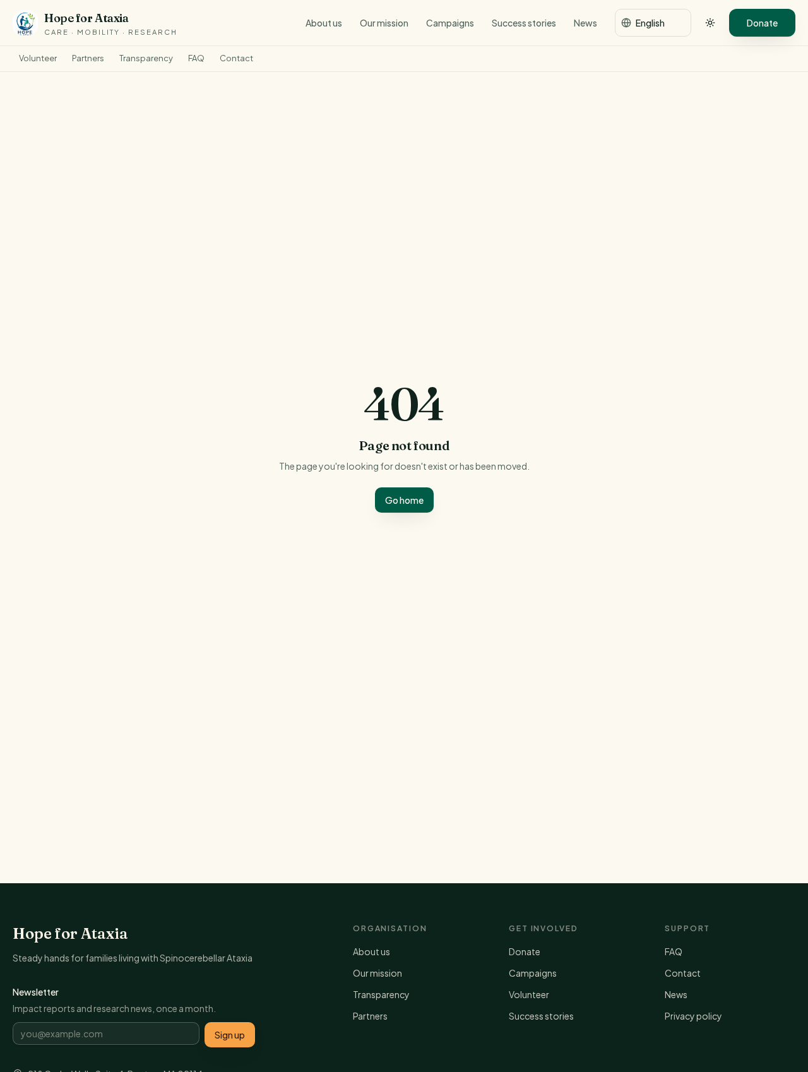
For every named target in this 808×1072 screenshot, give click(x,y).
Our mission (384, 22)
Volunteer (38, 58)
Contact (236, 58)
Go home (404, 500)
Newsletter (36, 992)
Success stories (524, 22)
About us (324, 22)
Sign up (230, 1034)
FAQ (196, 58)
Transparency (146, 58)
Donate (762, 22)
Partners (88, 58)
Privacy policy (693, 1015)
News (585, 22)
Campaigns (450, 22)
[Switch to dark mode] (710, 23)
